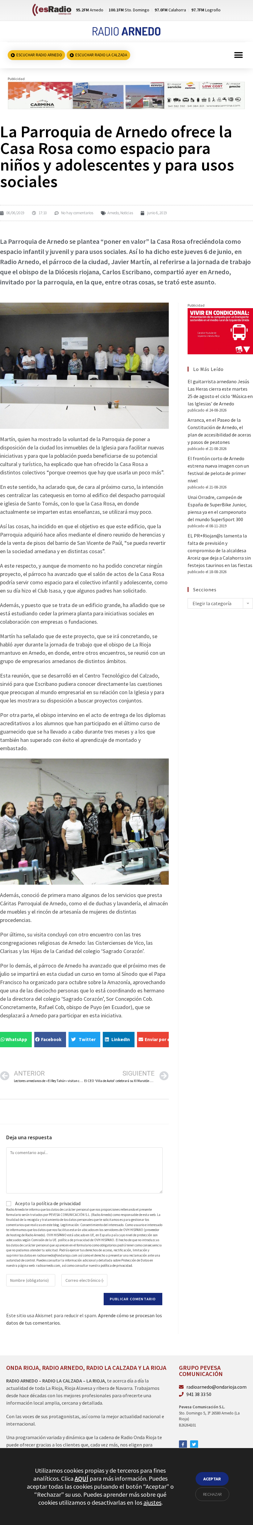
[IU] (220, 331)
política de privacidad (58, 1203)
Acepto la (47, 1203)
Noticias (126, 212)
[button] (238, 55)
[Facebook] (183, 1444)
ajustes (152, 1502)
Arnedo (113, 212)
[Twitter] (194, 1444)
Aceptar (212, 1479)
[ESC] (126, 95)
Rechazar (212, 1494)
